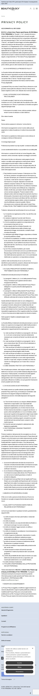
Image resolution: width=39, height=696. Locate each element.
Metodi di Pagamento (7, 610)
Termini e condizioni (6, 635)
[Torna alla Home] (10, 8)
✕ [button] (32, 648)
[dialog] (19, 660)
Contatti (3, 621)
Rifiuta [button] (19, 667)
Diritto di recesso (6, 640)
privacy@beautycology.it (11, 580)
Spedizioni (4, 615)
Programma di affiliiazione (8, 626)
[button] (37, 8)
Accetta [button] (19, 663)
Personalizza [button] (19, 671)
